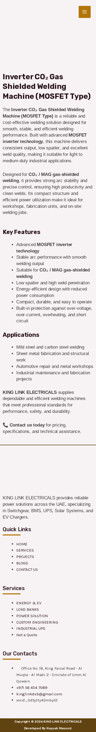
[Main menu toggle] (85, 12)
